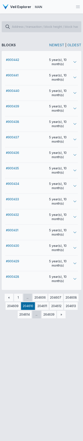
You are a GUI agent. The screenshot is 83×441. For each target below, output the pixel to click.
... (28, 297)
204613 (71, 306)
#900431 (12, 230)
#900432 (12, 214)
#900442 (12, 60)
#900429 (12, 261)
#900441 (12, 75)
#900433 (12, 199)
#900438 (12, 122)
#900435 (12, 168)
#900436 (12, 152)
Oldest (74, 45)
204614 (24, 314)
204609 (13, 306)
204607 (55, 297)
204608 (71, 297)
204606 (40, 297)
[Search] (7, 26)
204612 (56, 306)
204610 (28, 306)
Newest (56, 45)
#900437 (12, 137)
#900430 (12, 245)
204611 (42, 306)
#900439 (12, 106)
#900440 (12, 91)
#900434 (12, 183)
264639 (48, 314)
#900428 (12, 276)
